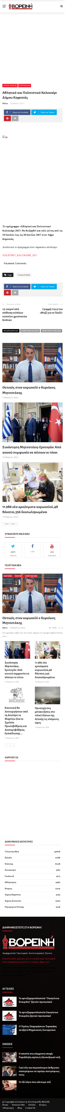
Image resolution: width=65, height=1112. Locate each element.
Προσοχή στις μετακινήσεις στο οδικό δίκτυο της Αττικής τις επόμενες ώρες (47, 715)
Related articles (11, 331)
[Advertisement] (32, 46)
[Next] (12, 745)
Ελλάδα (31, 1105)
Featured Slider (24, 275)
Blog (20, 1108)
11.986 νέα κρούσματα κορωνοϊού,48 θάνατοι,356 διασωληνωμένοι (45, 670)
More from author (30, 331)
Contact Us (30, 1108)
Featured (8, 576)
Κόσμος (43, 1105)
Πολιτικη (18, 576)
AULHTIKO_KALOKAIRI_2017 (19, 255)
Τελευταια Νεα (24, 85)
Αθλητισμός (8, 1108)
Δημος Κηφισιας (10, 85)
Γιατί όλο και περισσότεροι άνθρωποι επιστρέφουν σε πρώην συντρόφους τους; (39, 1071)
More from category (51, 331)
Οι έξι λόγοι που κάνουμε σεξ (35, 1082)
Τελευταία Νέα (18, 1105)
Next (13, 524)
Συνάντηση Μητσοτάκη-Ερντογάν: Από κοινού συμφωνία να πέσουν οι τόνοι (17, 670)
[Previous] (7, 745)
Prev (7, 524)
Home (5, 1105)
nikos (5, 103)
